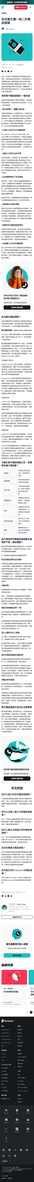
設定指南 (20, 1102)
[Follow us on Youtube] (27, 1150)
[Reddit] (11, 71)
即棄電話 (10, 186)
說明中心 (20, 1098)
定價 (2, 1046)
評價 (2, 1084)
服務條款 (10, 1178)
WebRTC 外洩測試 (22, 1087)
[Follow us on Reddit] (3, 1156)
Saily (2, 1060)
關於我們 (20, 1029)
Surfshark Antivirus (6, 1039)
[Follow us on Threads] (15, 1150)
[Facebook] (2, 71)
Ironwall (3, 1057)
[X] (8, 71)
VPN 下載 (3, 1087)
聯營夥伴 (20, 1053)
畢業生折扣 (20, 1063)
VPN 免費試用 (4, 1090)
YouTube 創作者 (22, 1057)
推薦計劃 (20, 1066)
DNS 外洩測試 (21, 1084)
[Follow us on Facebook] (3, 1150)
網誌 (5, 988)
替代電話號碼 (5, 343)
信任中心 (20, 1036)
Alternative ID (5, 1033)
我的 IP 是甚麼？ (22, 1078)
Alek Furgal (10, 29)
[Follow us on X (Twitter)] (9, 1150)
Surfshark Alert (5, 1036)
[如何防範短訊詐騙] (14, 977)
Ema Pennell (8, 1002)
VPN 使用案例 (4, 1074)
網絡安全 (10, 988)
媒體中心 (20, 1033)
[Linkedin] (5, 71)
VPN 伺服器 (4, 1078)
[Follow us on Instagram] (21, 1150)
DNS (19, 1074)
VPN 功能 (3, 1071)
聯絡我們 (20, 1046)
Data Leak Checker (23, 1090)
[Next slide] (31, 1012)
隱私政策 (3, 1178)
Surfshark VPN (5, 1029)
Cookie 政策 (4, 1176)
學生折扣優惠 (21, 1060)
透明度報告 (20, 1042)
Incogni (3, 1053)
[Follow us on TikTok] (9, 1156)
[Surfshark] (2, 7)
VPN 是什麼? (4, 1068)
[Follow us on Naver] (15, 1156)
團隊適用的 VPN (5, 1098)
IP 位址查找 (20, 1081)
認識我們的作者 (17, 917)
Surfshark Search (6, 1042)
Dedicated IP (4, 1081)
